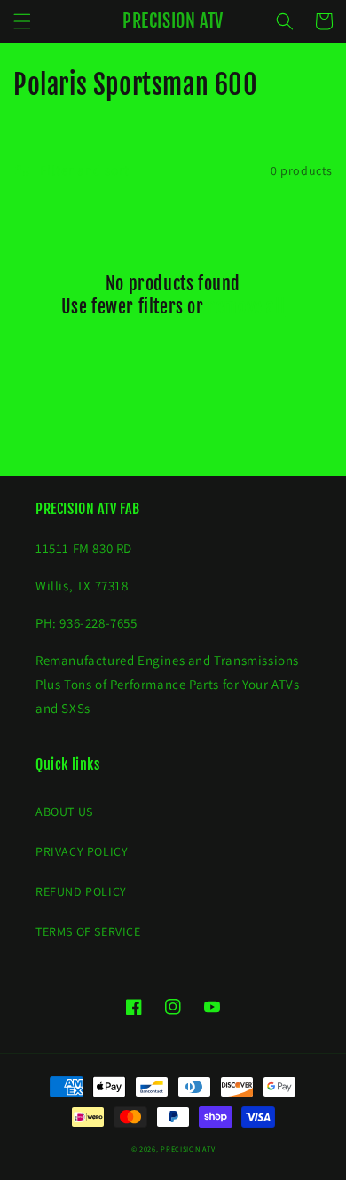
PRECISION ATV (188, 1148)
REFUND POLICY (81, 891)
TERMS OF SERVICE (88, 931)
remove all (246, 307)
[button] (22, 21)
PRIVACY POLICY (81, 851)
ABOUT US (64, 812)
